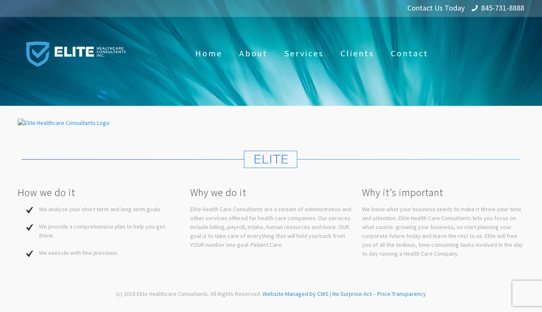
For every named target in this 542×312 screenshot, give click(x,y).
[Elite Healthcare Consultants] (76, 53)
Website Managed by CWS (296, 294)
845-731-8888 (502, 8)
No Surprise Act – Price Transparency (379, 294)
